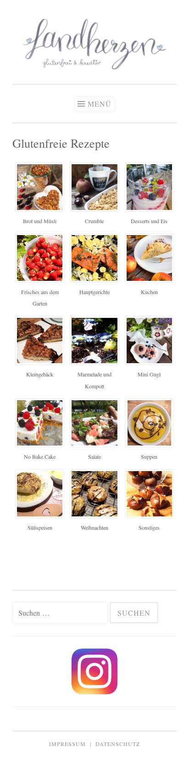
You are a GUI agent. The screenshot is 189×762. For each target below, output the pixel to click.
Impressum (67, 743)
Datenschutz (117, 743)
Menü (99, 103)
